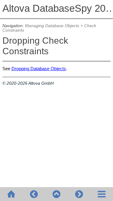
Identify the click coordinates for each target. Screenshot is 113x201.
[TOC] (101, 194)
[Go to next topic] (79, 194)
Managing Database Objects (52, 26)
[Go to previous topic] (34, 194)
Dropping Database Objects (38, 68)
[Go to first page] (11, 194)
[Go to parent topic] (56, 194)
